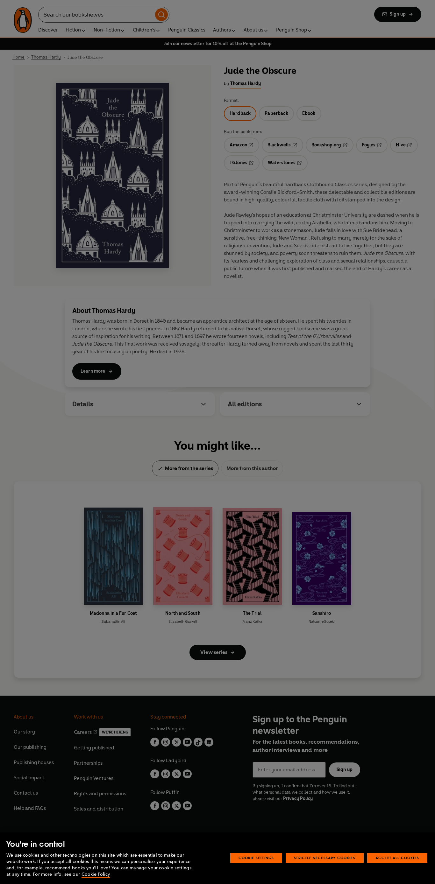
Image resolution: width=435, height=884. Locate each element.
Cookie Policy (96, 874)
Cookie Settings (256, 857)
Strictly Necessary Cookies (324, 857)
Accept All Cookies (397, 857)
